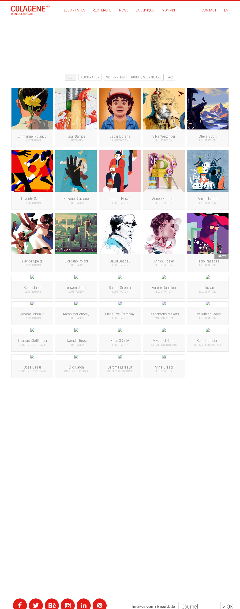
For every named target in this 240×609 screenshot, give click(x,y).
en (226, 10)
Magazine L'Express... (209, 43)
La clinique (145, 10)
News (123, 10)
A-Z (170, 77)
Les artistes (74, 10)
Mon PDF (169, 10)
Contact (209, 10)
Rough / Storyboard (146, 77)
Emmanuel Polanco (211, 52)
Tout (70, 77)
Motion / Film (115, 77)
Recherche (102, 10)
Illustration (90, 77)
